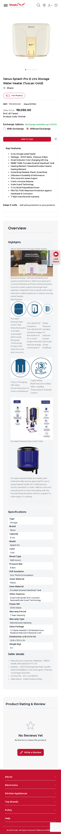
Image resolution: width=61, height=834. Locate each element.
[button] (56, 5)
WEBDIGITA (50, 830)
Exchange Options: (30, 124)
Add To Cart (27, 139)
